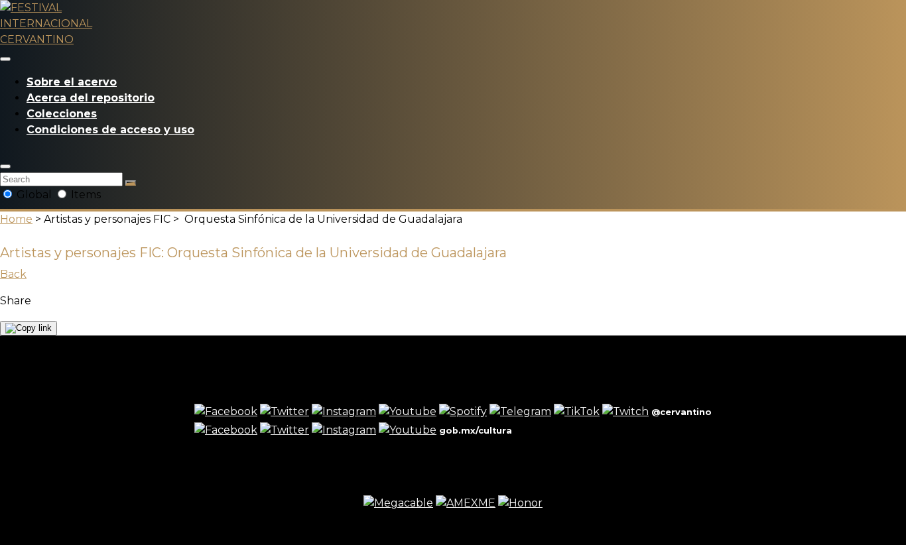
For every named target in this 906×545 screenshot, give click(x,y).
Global (34, 194)
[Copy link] (28, 328)
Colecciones (62, 113)
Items (84, 194)
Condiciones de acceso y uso (110, 129)
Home (16, 219)
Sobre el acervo (72, 82)
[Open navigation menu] (5, 59)
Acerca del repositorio (91, 97)
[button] (5, 166)
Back (13, 274)
